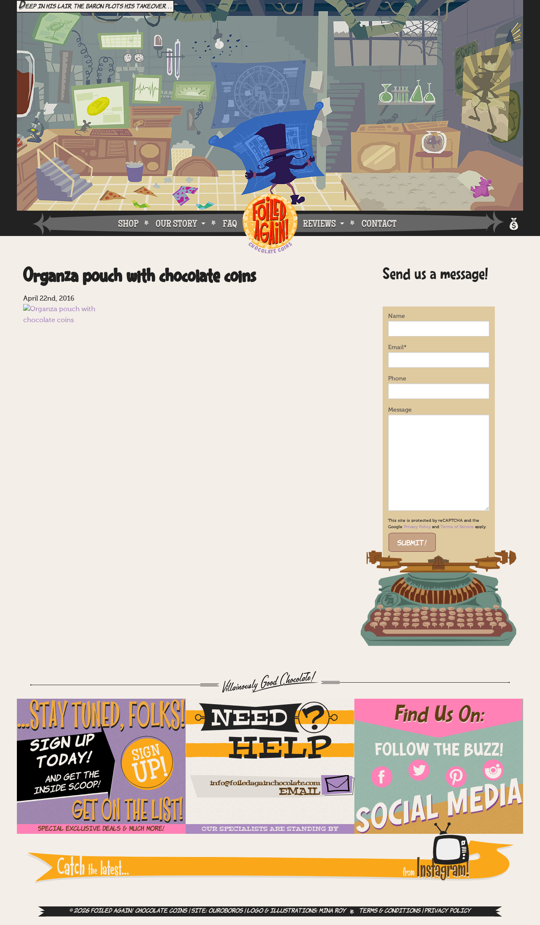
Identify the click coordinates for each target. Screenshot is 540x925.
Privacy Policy (417, 527)
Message (400, 410)
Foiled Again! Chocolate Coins (270, 224)
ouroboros (225, 911)
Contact (379, 223)
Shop (128, 223)
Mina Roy (332, 911)
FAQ (230, 223)
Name (396, 316)
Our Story (176, 223)
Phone (397, 379)
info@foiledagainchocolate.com (265, 783)
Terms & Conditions (389, 911)
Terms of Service (457, 527)
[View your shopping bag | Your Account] (513, 223)
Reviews (319, 223)
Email (397, 347)
